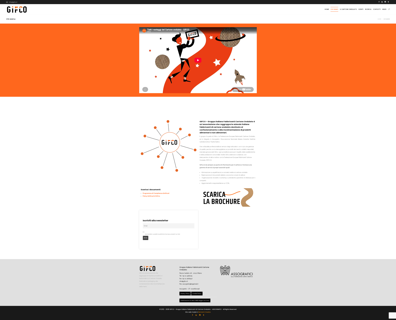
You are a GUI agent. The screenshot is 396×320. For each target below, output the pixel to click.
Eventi (361, 9)
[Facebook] (379, 2)
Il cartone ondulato (348, 9)
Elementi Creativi (204, 312)
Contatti (377, 9)
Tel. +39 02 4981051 (185, 276)
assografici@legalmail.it (190, 284)
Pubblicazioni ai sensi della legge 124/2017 (194, 300)
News (384, 9)
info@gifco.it (183, 281)
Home (327, 9)
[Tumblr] (388, 2)
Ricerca (368, 9)
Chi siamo (334, 9)
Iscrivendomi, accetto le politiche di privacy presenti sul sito (162, 234)
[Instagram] (385, 2)
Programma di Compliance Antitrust (156, 193)
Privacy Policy (185, 293)
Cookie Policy (197, 293)
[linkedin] (382, 2)
